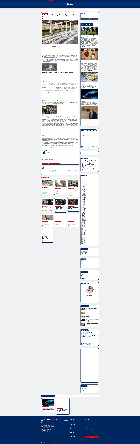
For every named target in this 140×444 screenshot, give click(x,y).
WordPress (51, 442)
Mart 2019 (83, 211)
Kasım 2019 (83, 203)
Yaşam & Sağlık (72, 7)
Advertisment (83, 277)
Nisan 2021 (83, 189)
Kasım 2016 (83, 239)
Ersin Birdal (44, 18)
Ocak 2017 (83, 237)
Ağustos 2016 (84, 242)
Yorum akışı (83, 265)
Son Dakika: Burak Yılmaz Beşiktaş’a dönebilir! (46, 238)
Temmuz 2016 (84, 243)
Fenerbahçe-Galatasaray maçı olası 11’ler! (73, 208)
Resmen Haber (45, 192)
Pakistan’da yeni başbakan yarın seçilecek (59, 224)
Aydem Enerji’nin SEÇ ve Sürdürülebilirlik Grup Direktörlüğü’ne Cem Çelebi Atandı (92, 324)
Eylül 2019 (83, 205)
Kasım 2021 (83, 185)
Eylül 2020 (83, 194)
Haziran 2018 (84, 220)
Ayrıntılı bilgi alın (83, 46)
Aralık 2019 (83, 202)
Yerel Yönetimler (80, 7)
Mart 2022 (83, 183)
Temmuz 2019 (84, 207)
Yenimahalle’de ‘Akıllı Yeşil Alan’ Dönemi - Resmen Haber (89, 139)
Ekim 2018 (83, 216)
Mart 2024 (83, 179)
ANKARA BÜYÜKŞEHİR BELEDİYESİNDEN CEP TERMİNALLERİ (46, 190)
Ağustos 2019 (84, 206)
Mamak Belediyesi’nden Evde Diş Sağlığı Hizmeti (60, 190)
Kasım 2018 (83, 215)
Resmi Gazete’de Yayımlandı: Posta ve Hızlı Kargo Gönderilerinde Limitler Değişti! (92, 312)
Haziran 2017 (84, 232)
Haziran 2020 (84, 197)
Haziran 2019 (84, 208)
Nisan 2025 (83, 178)
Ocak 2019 (83, 213)
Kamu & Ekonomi (57, 7)
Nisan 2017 (83, 234)
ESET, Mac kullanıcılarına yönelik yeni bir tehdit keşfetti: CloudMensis (48, 409)
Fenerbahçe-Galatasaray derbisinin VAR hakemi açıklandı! (59, 208)
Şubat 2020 (83, 200)
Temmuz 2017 (84, 231)
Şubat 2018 (83, 224)
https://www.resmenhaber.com (55, 168)
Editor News (55, 442)
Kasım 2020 (83, 192)
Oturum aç (82, 261)
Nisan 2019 (83, 210)
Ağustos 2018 (84, 218)
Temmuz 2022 (84, 180)
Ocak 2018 (83, 225)
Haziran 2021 (84, 187)
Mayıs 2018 (83, 221)
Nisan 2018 (83, 222)
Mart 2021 (83, 190)
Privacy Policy (83, 274)
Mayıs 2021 (83, 188)
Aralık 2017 (83, 226)
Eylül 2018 (83, 217)
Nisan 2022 (83, 182)
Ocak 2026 (83, 177)
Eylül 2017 (83, 229)
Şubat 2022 (83, 184)
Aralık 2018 (83, 214)
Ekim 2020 (83, 193)
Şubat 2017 (83, 236)
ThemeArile (59, 442)
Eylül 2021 (83, 186)
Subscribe (91, 437)
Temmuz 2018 (84, 219)
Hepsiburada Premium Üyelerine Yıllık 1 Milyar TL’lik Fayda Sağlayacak (62, 410)
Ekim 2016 (83, 240)
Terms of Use (83, 275)
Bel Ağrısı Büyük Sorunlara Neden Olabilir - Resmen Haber (89, 146)
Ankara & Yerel (72, 427)
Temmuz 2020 (84, 196)
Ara (83, 13)
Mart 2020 (83, 199)
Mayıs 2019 (83, 209)
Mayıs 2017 (83, 233)
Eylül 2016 (83, 241)
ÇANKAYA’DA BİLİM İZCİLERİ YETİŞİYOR (71, 224)
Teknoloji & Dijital (65, 7)
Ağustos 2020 (84, 195)
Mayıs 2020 (83, 198)
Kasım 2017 (83, 227)
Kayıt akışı (82, 263)
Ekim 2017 (83, 228)
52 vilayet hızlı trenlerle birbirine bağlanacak (46, 224)
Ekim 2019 (83, 204)
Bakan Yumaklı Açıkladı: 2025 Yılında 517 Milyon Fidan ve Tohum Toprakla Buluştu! (92, 309)
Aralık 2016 (83, 238)
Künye (85, 7)
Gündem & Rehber (50, 7)
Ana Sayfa (44, 7)
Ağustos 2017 (84, 230)
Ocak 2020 (83, 201)
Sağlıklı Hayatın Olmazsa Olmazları (86, 147)
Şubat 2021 (83, 191)
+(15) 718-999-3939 (45, 431)
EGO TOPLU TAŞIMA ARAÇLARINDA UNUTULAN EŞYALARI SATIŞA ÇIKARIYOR (73, 191)
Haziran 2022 (84, 181)
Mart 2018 (83, 223)
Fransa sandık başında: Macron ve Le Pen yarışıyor (47, 208)
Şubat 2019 (83, 212)
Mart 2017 (83, 235)
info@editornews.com (45, 430)
